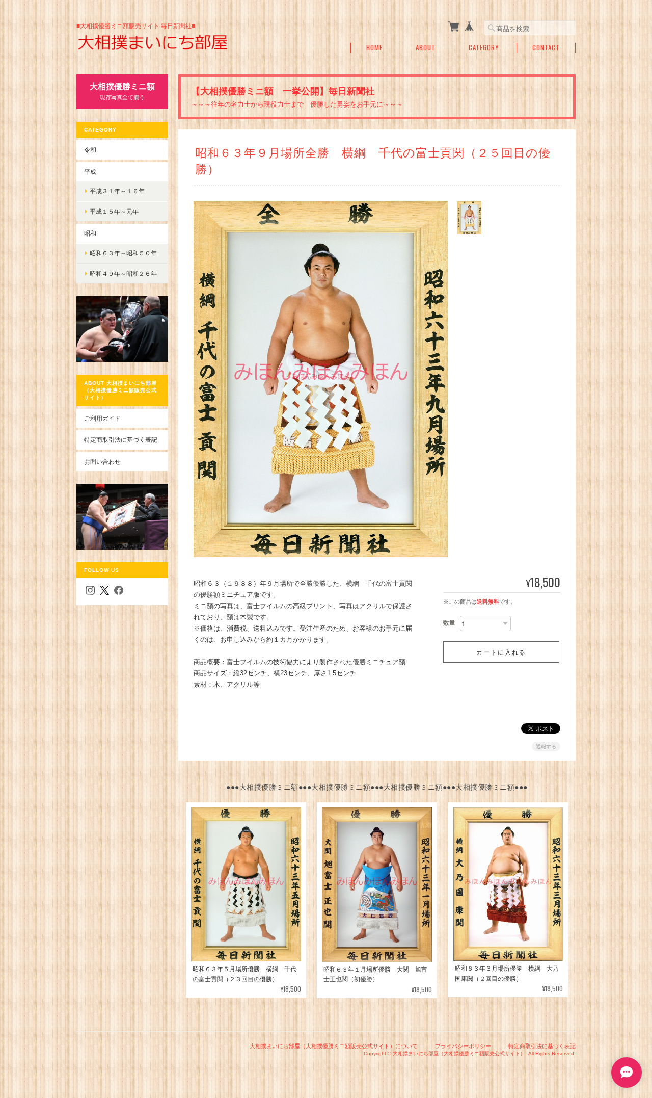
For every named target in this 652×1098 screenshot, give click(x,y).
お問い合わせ (102, 461)
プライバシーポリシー (463, 1046)
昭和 (90, 233)
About (426, 48)
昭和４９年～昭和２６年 (123, 273)
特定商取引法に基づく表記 (120, 439)
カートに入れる (501, 651)
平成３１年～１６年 (117, 191)
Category (484, 48)
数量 (449, 622)
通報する (546, 746)
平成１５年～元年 (114, 211)
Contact (546, 48)
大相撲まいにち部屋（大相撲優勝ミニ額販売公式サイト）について (334, 1046)
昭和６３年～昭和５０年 (123, 253)
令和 (90, 149)
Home (374, 48)
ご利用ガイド (102, 418)
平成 (90, 171)
